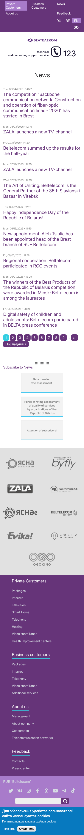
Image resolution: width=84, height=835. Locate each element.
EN (76, 21)
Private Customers (13, 5)
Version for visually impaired (76, 27)
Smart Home (20, 612)
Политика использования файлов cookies (29, 821)
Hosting (17, 626)
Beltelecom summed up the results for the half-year (41, 150)
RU (59, 21)
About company (23, 723)
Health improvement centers (31, 641)
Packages (19, 591)
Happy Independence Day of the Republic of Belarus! (36, 215)
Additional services (25, 693)
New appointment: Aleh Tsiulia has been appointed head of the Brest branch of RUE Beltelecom (38, 239)
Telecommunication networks (32, 738)
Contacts (18, 761)
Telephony (19, 619)
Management (21, 716)
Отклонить (26, 828)
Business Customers (38, 5)
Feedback (64, 13)
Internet (17, 598)
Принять (9, 828)
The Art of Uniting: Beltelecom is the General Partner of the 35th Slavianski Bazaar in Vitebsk (41, 191)
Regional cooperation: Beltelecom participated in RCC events (37, 263)
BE (68, 21)
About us (12, 13)
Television (19, 605)
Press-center (21, 768)
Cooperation (20, 730)
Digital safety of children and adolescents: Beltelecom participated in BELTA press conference (40, 320)
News (61, 4)
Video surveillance (24, 634)
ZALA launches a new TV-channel (37, 131)
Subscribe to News (18, 367)
